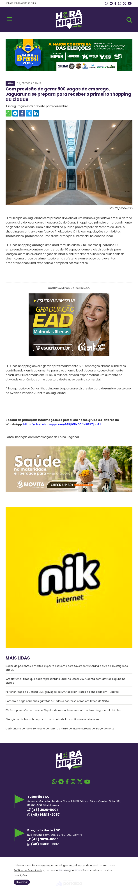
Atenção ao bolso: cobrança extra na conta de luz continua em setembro (52, 719)
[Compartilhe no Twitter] (29, 113)
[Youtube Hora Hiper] (130, 3)
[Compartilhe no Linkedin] (36, 113)
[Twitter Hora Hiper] (124, 3)
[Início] (69, 28)
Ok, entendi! (22, 882)
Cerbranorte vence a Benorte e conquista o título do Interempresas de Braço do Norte (60, 728)
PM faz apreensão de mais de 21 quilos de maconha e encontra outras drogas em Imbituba (63, 710)
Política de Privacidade (28, 870)
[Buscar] (129, 20)
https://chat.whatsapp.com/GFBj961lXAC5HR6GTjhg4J (62, 424)
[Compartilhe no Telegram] (15, 113)
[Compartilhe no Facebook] (22, 113)
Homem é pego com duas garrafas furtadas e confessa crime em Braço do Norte (57, 701)
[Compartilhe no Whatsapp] (9, 113)
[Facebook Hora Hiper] (115, 3)
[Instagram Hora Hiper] (119, 3)
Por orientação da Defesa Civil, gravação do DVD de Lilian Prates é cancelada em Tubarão (62, 692)
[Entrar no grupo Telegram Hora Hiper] (111, 3)
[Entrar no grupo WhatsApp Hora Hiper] (106, 3)
